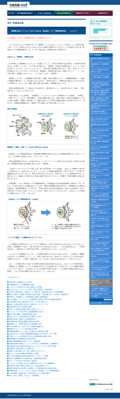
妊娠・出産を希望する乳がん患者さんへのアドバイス (28, 304)
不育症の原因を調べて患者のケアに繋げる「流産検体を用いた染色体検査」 (37, 292)
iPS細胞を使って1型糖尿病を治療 (21, 285)
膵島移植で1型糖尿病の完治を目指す (22, 339)
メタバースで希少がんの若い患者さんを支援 (25, 287)
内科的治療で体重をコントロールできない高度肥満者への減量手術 (33, 344)
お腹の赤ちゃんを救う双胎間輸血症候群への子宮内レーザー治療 (33, 334)
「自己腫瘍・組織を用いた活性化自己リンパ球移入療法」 (30, 373)
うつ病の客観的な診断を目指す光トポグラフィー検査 (28, 356)
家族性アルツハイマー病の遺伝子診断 (23, 329)
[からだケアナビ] (101, 35)
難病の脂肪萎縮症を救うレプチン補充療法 (24, 341)
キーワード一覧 (96, 303)
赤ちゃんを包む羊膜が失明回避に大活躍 (24, 353)
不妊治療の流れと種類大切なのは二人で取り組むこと (28, 302)
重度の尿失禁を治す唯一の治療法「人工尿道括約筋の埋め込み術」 (33, 368)
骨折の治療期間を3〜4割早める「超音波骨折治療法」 (29, 358)
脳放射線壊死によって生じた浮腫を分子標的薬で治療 (28, 331)
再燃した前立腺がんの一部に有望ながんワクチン (27, 351)
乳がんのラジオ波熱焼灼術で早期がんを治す (25, 316)
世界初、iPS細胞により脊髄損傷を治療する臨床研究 (28, 297)
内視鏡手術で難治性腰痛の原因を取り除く (24, 321)
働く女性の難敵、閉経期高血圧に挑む (23, 314)
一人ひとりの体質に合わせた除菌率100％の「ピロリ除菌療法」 (32, 363)
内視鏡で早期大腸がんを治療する (21, 348)
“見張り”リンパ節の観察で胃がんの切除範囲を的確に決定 (30, 336)
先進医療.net (18, 5)
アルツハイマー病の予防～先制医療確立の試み (26, 312)
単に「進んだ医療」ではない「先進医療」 (24, 376)
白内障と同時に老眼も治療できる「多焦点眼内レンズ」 (29, 366)
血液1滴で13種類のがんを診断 (20, 282)
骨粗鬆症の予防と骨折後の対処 (20, 307)
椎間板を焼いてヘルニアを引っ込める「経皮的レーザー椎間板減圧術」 (35, 371)
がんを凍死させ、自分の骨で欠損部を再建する (26, 326)
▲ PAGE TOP (108, 389)
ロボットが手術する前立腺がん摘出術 (23, 361)
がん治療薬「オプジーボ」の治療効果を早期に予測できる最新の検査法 (35, 299)
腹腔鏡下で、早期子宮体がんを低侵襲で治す (25, 324)
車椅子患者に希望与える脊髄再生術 (22, 319)
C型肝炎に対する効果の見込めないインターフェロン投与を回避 (32, 346)
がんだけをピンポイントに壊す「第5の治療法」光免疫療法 (31, 289)
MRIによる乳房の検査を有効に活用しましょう (26, 309)
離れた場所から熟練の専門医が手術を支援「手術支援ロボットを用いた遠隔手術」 (39, 294)
